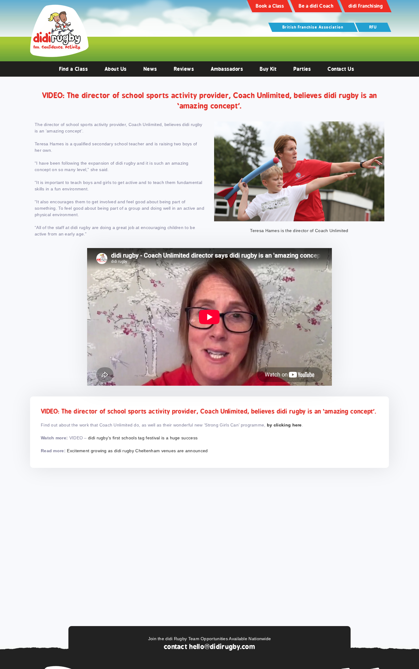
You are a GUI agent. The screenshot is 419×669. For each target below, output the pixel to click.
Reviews (184, 69)
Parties (302, 69)
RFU (373, 27)
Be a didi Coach (316, 6)
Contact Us (341, 69)
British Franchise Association (313, 27)
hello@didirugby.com (222, 646)
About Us (116, 69)
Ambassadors (227, 69)
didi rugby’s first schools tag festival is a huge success (143, 437)
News (150, 69)
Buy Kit (268, 69)
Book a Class (270, 6)
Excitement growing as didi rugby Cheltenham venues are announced (137, 450)
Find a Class (73, 69)
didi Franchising (365, 6)
